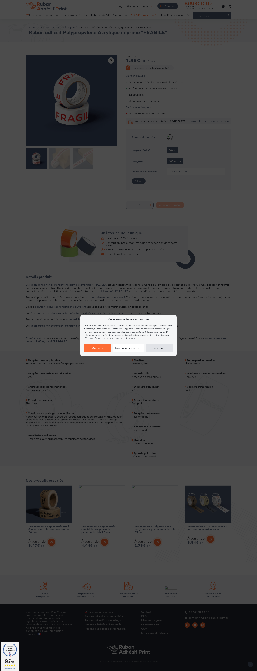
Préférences (159, 347)
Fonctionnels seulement (128, 347)
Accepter (97, 347)
